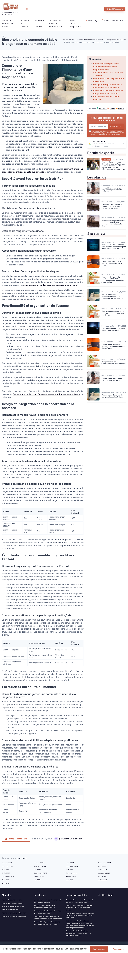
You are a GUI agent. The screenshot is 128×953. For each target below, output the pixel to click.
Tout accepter (99, 949)
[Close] (109, 469)
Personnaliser (118, 949)
